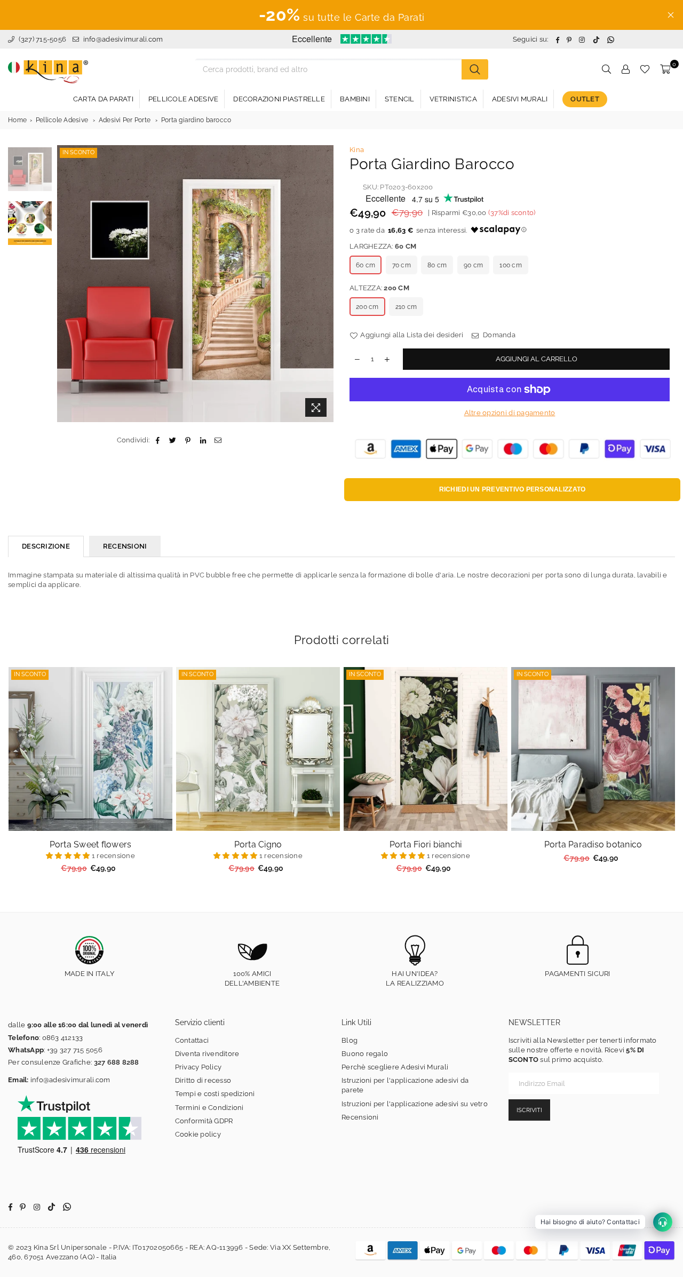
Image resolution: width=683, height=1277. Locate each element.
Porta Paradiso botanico (593, 844)
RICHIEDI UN (512, 489)
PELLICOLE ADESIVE (183, 99)
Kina (357, 150)
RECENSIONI (125, 546)
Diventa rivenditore (207, 1054)
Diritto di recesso (203, 1080)
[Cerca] (475, 69)
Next (324, 283)
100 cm (510, 265)
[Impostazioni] (625, 69)
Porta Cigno (258, 844)
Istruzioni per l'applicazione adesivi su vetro (415, 1104)
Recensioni (360, 1117)
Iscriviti (529, 1110)
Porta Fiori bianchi (426, 844)
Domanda (498, 335)
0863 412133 (62, 1038)
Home (17, 120)
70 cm (401, 265)
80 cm (437, 265)
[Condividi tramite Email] (218, 440)
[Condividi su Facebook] (158, 440)
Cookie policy (198, 1134)
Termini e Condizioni (209, 1108)
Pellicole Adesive (62, 120)
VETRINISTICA (453, 99)
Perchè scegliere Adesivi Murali (395, 1067)
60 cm (365, 265)
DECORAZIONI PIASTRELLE (279, 99)
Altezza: (379, 288)
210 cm (406, 307)
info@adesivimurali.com (123, 39)
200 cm (367, 307)
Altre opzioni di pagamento (509, 413)
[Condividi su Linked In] (203, 440)
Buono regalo (365, 1054)
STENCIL (400, 99)
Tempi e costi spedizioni (215, 1094)
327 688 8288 (116, 1062)
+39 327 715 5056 (74, 1050)
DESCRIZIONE (46, 546)
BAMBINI (355, 99)
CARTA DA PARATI (103, 99)
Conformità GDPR (204, 1121)
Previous (66, 283)
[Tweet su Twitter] (173, 440)
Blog (350, 1040)
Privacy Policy (198, 1067)
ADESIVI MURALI (520, 99)
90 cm (473, 265)
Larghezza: (383, 246)
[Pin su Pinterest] (188, 440)
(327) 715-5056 (41, 39)
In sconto (78, 152)
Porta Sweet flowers (91, 844)
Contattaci (192, 1040)
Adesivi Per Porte (124, 120)
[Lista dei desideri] (645, 69)
